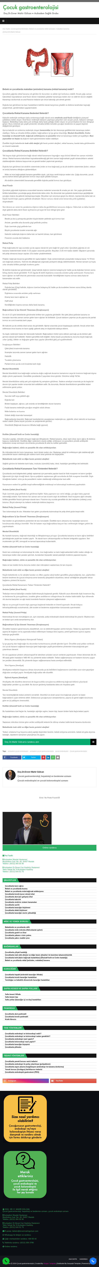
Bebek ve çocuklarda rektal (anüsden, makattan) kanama (27, 960)
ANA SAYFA (73, 1259)
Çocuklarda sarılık (12, 905)
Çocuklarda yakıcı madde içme (17, 938)
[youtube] (73, 1081)
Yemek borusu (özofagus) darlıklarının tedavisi (23, 1069)
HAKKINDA (84, 1259)
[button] (93, 1261)
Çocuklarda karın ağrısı (14, 886)
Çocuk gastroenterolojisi (19, 29)
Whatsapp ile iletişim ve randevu (17, 1235)
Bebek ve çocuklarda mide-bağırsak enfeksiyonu (24, 891)
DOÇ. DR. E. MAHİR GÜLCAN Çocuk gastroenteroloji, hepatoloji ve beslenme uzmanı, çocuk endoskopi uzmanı (36, 1210)
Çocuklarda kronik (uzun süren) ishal (20, 894)
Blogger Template (49, 1263)
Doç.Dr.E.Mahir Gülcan (12, 32)
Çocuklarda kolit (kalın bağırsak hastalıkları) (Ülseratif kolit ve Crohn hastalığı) (36, 958)
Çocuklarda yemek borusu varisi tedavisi (21, 1061)
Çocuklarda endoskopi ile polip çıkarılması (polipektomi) (27, 1064)
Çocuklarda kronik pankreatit (16, 1017)
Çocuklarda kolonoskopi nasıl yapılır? (20, 1042)
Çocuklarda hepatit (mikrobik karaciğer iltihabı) (24, 975)
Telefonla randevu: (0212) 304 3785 (19, 1243)
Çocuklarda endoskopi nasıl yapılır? (19, 1039)
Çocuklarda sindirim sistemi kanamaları (21, 902)
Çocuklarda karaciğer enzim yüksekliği (20, 913)
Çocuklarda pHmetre (13, 1047)
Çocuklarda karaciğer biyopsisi (17, 1044)
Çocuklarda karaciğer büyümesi (17, 908)
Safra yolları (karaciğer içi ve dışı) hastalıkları (23, 1000)
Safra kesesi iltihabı (13, 994)
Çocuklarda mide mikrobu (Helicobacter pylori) (23, 930)
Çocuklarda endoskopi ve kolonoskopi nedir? (23, 1034)
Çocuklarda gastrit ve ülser (15, 933)
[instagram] (26, 1081)
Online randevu (50, 848)
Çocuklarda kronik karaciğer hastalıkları (21, 977)
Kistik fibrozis (10, 1019)
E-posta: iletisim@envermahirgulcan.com (21, 1231)
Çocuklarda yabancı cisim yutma (18, 935)
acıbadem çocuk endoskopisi (18, 751)
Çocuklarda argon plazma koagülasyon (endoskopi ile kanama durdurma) (34, 1067)
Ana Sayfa (6, 29)
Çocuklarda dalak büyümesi (16, 910)
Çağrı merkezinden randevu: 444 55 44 (20, 1239)
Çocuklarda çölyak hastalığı (16, 952)
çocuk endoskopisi (61, 751)
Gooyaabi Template (74, 1263)
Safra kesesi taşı (11, 997)
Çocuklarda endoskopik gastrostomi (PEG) (22, 1072)
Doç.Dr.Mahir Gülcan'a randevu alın (22, 742)
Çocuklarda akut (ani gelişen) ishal (19, 897)
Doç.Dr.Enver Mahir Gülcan (31, 772)
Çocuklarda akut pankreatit (15, 1014)
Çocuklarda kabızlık (13, 899)
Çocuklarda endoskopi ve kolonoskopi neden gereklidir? (27, 1036)
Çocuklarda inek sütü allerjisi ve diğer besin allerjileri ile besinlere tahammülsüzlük (38, 955)
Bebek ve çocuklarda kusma (16, 889)
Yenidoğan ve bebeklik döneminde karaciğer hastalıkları (27, 980)
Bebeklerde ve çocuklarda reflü (17, 927)
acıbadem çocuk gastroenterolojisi (42, 751)
